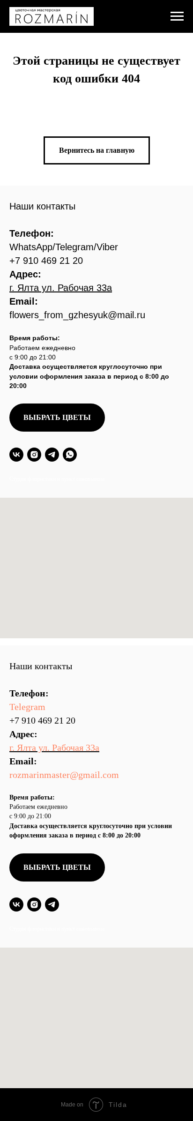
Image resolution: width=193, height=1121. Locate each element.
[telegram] (52, 455)
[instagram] (34, 455)
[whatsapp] (70, 455)
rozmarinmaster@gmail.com (64, 775)
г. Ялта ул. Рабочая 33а (54, 747)
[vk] (16, 455)
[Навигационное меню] (177, 16)
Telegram (27, 707)
